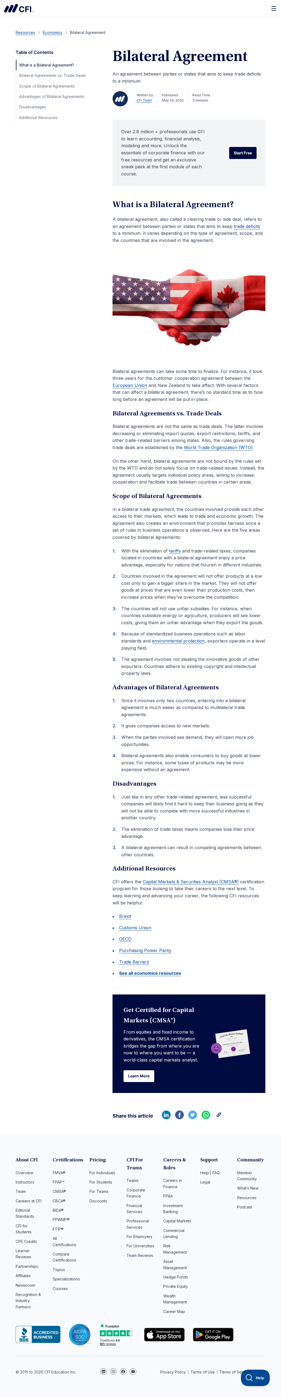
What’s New (247, 1188)
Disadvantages (32, 107)
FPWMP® (61, 1219)
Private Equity (175, 1286)
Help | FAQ (210, 1172)
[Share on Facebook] (179, 1117)
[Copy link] (219, 1117)
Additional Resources (38, 117)
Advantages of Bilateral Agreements (51, 96)
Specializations (66, 1279)
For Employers (139, 1236)
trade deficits (247, 226)
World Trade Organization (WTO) (218, 447)
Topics (59, 1269)
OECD (125, 939)
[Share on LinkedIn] (166, 1117)
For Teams (98, 1191)
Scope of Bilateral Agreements (47, 86)
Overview (24, 1172)
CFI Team (144, 100)
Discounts (98, 1201)
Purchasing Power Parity (145, 950)
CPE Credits (26, 1241)
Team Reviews (140, 1255)
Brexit (125, 916)
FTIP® (58, 1229)
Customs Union (135, 927)
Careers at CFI (28, 1201)
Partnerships (27, 1266)
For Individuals (102, 1172)
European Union (130, 385)
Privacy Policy (173, 1372)
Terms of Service (235, 1372)
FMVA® (59, 1172)
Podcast (244, 1207)
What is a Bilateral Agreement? (46, 65)
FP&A (168, 1196)
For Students (100, 1182)
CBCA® (59, 1201)
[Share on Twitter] (192, 1117)
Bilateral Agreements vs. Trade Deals (52, 75)
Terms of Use (202, 1372)
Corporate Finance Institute (19, 8)
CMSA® (59, 1191)
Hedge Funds (175, 1277)
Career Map (174, 1311)
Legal (205, 1182)
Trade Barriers (134, 962)
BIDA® (58, 1210)
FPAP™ (58, 1182)
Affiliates (23, 1275)
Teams (133, 1180)
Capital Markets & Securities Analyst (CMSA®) (191, 881)
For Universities (140, 1245)
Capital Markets (177, 1221)
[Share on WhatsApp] (205, 1117)
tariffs (175, 551)
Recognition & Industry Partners (28, 1300)
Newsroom (25, 1285)
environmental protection (178, 641)
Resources (247, 1197)
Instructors (25, 1182)
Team (21, 1191)
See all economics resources (150, 973)
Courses (60, 1288)
